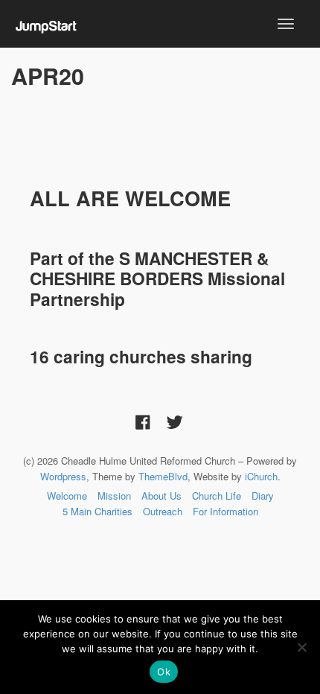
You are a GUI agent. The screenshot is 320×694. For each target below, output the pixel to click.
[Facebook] (143, 421)
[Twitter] (175, 421)
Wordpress (63, 476)
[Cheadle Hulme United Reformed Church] (46, 23)
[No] (301, 647)
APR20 (47, 76)
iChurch (261, 476)
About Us (161, 495)
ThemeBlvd (163, 476)
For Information (225, 511)
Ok (163, 672)
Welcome (67, 495)
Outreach (162, 511)
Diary (263, 495)
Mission (114, 495)
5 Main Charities (97, 511)
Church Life (216, 495)
